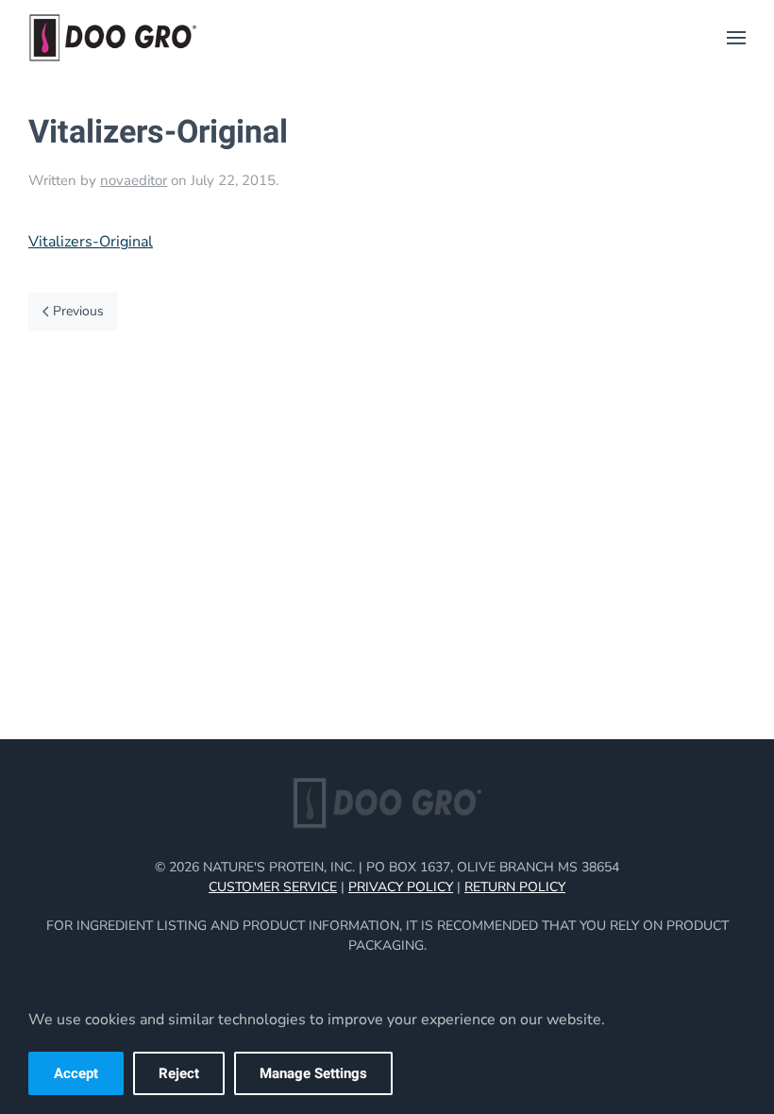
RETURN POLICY (514, 887)
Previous (78, 311)
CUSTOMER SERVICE (273, 887)
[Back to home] (113, 38)
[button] (736, 38)
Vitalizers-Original (90, 241)
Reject (179, 1073)
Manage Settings (313, 1073)
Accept (76, 1073)
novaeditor (133, 180)
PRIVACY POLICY (400, 887)
